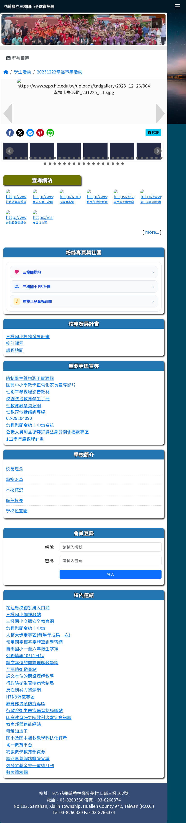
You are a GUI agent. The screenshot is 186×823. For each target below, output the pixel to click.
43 (88, 163)
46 (103, 163)
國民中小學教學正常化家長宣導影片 (41, 385)
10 (50, 158)
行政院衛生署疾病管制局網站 (34, 710)
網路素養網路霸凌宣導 (28, 758)
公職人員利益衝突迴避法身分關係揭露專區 (47, 432)
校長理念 (14, 469)
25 (122, 158)
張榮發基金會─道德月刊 (30, 765)
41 (79, 163)
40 (74, 163)
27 (132, 158)
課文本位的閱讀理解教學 (30, 676)
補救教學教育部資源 (25, 752)
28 (137, 158)
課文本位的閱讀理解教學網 (32, 662)
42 (84, 163)
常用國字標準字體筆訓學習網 (34, 642)
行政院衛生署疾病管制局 (30, 683)
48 (113, 163)
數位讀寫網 (17, 772)
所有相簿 (20, 58)
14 (69, 158)
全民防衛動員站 (21, 669)
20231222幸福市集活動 (59, 72)
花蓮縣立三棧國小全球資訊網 (29, 6)
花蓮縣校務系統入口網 (28, 608)
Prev (10, 151)
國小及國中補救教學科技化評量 (36, 738)
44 (93, 163)
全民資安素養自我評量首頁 (124, 204)
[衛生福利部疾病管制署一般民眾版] (151, 194)
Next (158, 151)
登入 (111, 574)
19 (93, 158)
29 (142, 158)
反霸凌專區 (40, 222)
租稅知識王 (17, 731)
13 (64, 158)
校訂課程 (14, 343)
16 (79, 158)
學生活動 (22, 72)
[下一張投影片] (154, 30)
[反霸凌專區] (43, 215)
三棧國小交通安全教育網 (30, 621)
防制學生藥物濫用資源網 (30, 378)
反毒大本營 (67, 202)
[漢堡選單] (177, 6)
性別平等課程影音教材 (28, 392)
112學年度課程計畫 (25, 439)
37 (59, 163)
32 (156, 158)
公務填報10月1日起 (25, 655)
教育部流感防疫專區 (25, 703)
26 (127, 158)
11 (55, 158)
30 (147, 158)
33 (161, 158)
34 (45, 163)
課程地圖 (14, 350)
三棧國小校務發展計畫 (28, 336)
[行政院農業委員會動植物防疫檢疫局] (16, 194)
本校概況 (14, 490)
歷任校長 (14, 500)
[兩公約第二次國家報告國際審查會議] (43, 194)
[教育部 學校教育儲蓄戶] (97, 194)
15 (74, 158)
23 (113, 158)
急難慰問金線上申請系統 (30, 425)
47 (108, 163)
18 (88, 158)
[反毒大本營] (70, 194)
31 (151, 158)
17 (84, 158)
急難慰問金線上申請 (25, 628)
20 (98, 158)
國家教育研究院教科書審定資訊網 (38, 717)
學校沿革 (14, 479)
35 (50, 163)
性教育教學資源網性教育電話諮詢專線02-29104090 (25, 411)
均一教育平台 (19, 745)
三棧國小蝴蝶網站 (23, 614)
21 (103, 158)
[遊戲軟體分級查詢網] (16, 215)
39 (69, 163)
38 (64, 163)
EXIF (155, 132)
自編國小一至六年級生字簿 (32, 649)
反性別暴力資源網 (23, 690)
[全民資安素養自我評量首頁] (124, 194)
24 (117, 158)
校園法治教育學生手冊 (28, 398)
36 (55, 163)
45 (98, 163)
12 (59, 158)
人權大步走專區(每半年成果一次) (38, 635)
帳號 (49, 547)
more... (152, 232)
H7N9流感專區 (20, 697)
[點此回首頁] (83, 29)
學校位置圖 (17, 511)
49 (117, 163)
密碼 (49, 561)
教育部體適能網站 (23, 724)
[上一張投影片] (13, 30)
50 (122, 163)
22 (108, 158)
